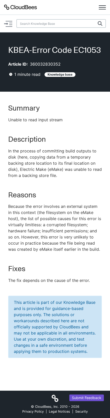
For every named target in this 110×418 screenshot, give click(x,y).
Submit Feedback (86, 398)
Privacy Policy (33, 411)
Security (81, 411)
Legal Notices (59, 411)
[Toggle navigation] (102, 7)
